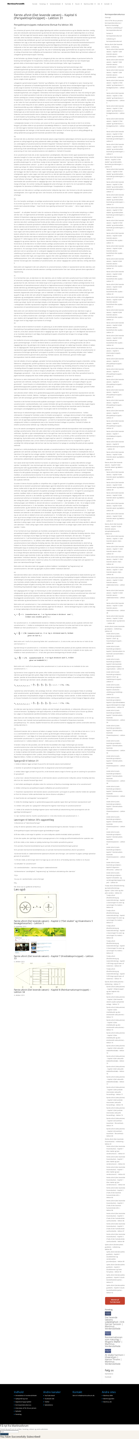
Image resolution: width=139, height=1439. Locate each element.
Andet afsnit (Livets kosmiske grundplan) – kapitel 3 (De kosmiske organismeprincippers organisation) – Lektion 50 (115, 664)
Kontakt (106, 4)
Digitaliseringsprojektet (23, 1402)
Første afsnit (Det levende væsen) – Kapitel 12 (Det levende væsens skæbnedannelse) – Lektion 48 (115, 608)
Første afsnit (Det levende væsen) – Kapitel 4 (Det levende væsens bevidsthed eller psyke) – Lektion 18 (115, 263)
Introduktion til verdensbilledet (26, 1395)
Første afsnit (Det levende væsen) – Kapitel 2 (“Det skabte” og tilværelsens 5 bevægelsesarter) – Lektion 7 (115, 123)
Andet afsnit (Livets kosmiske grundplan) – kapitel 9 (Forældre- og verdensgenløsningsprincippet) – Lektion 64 (115, 877)
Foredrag (42, 4)
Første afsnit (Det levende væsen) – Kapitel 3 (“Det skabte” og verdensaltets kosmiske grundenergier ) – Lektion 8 (115, 136)
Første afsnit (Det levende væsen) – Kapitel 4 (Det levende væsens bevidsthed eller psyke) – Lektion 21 (115, 302)
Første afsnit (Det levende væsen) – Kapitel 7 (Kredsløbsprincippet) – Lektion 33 (53, 957)
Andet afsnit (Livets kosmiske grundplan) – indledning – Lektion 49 (115, 628)
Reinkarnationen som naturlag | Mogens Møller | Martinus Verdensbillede (113, 1342)
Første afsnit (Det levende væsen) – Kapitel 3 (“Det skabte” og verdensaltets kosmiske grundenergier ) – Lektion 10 (114, 162)
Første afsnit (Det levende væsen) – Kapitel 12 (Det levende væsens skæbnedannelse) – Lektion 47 (115, 595)
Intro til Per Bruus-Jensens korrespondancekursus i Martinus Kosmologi (114, 23)
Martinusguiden (108, 1399)
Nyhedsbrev (109, 1374)
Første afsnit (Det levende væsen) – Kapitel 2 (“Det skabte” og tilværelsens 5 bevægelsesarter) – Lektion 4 (115, 85)
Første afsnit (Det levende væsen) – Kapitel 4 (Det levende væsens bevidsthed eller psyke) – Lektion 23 (115, 327)
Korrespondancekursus (23, 1405)
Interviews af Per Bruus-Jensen (25, 1408)
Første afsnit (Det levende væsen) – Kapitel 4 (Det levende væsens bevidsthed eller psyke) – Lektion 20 (115, 289)
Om (99, 4)
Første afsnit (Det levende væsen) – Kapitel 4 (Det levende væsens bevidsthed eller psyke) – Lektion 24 (115, 340)
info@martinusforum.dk (86, 1395)
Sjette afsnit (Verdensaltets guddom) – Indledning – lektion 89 (114, 1247)
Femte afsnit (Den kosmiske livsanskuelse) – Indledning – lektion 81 (114, 1141)
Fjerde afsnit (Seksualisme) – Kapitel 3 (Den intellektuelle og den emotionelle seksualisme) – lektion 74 (115, 1037)
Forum (77, 4)
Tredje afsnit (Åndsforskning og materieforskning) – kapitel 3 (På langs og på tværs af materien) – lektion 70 (115, 974)
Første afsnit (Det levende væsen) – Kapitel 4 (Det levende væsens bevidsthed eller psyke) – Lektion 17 (115, 251)
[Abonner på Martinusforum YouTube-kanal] (115, 1304)
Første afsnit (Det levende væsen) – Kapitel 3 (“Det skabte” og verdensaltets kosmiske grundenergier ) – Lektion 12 (115, 187)
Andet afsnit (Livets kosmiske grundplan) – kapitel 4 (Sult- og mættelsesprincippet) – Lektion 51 (114, 677)
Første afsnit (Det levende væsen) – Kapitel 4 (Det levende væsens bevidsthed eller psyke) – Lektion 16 (115, 238)
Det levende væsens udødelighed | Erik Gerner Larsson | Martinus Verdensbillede (114, 1323)
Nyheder (18, 1411)
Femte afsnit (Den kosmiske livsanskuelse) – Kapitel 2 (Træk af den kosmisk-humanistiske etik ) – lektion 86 (115, 1205)
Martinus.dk (107, 1402)
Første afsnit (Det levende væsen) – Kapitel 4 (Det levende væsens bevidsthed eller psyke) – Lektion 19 (115, 276)
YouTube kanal (50, 1395)
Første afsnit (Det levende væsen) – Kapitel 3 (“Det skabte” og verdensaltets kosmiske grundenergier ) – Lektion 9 (115, 149)
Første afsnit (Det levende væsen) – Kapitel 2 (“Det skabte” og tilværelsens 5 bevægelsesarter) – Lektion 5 (53, 922)
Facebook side (49, 1399)
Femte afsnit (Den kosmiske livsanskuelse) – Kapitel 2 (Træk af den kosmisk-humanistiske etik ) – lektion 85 (115, 1192)
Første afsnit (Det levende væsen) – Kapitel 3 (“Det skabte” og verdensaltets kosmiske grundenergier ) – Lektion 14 (115, 212)
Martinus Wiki (88, 4)
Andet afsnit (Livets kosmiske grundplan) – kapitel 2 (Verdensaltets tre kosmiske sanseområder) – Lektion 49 (115, 651)
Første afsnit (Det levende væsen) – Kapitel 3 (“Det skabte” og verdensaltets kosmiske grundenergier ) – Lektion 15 (115, 225)
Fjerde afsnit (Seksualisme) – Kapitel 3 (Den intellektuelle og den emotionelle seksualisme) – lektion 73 (115, 1025)
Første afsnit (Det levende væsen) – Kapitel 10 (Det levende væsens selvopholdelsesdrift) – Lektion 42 (113, 529)
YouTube (68, 4)
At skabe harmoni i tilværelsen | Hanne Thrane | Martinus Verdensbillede (115, 1359)
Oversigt (108, 17)
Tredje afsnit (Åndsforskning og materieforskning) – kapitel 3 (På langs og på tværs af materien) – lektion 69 (115, 961)
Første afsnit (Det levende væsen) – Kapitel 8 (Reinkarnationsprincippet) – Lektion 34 (52, 990)
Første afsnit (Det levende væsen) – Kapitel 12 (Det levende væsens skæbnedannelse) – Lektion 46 (115, 582)
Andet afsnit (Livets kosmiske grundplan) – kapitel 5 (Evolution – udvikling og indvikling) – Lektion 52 (114, 689)
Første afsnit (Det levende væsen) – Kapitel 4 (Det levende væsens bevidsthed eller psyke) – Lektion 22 (115, 315)
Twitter (47, 1402)
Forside (34, 4)
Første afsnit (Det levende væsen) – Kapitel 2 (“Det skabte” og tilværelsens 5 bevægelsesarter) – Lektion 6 (115, 111)
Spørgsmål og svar (21, 1399)
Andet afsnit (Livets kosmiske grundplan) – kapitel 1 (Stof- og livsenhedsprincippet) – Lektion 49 (114, 638)
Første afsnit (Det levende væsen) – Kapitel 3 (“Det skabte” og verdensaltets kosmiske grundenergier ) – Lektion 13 (115, 199)
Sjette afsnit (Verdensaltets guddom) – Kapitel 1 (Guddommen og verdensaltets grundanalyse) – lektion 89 (115, 1256)
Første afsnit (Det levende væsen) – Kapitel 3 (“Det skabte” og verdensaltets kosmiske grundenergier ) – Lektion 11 (115, 174)
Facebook (108, 1377)
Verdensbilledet (55, 4)
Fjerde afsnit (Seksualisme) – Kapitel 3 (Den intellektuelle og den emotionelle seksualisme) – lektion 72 (115, 1012)
